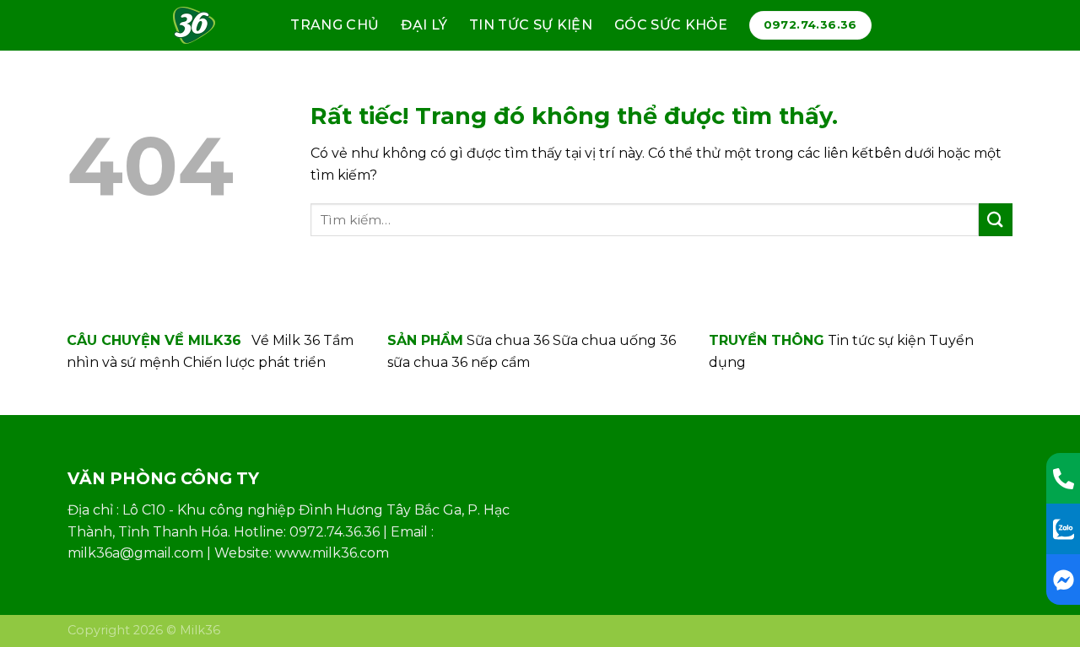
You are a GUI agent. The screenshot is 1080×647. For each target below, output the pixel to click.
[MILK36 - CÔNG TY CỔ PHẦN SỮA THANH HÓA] (201, 25)
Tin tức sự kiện (530, 25)
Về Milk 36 (285, 340)
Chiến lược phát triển (254, 362)
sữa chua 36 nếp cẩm (458, 362)
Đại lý (424, 25)
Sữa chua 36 (508, 340)
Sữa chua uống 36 (614, 340)
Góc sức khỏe (670, 25)
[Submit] (995, 219)
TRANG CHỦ (334, 25)
